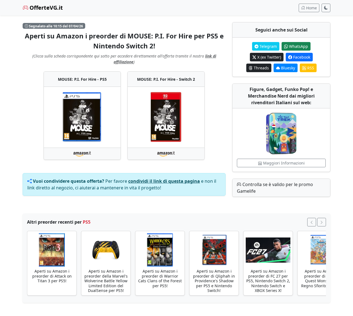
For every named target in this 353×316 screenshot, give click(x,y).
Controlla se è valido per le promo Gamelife (275, 187)
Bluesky (287, 67)
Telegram (267, 46)
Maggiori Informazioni (283, 163)
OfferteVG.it (45, 7)
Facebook (301, 57)
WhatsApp (298, 46)
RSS (310, 67)
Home (311, 8)
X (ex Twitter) (268, 57)
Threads (261, 67)
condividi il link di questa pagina (164, 181)
